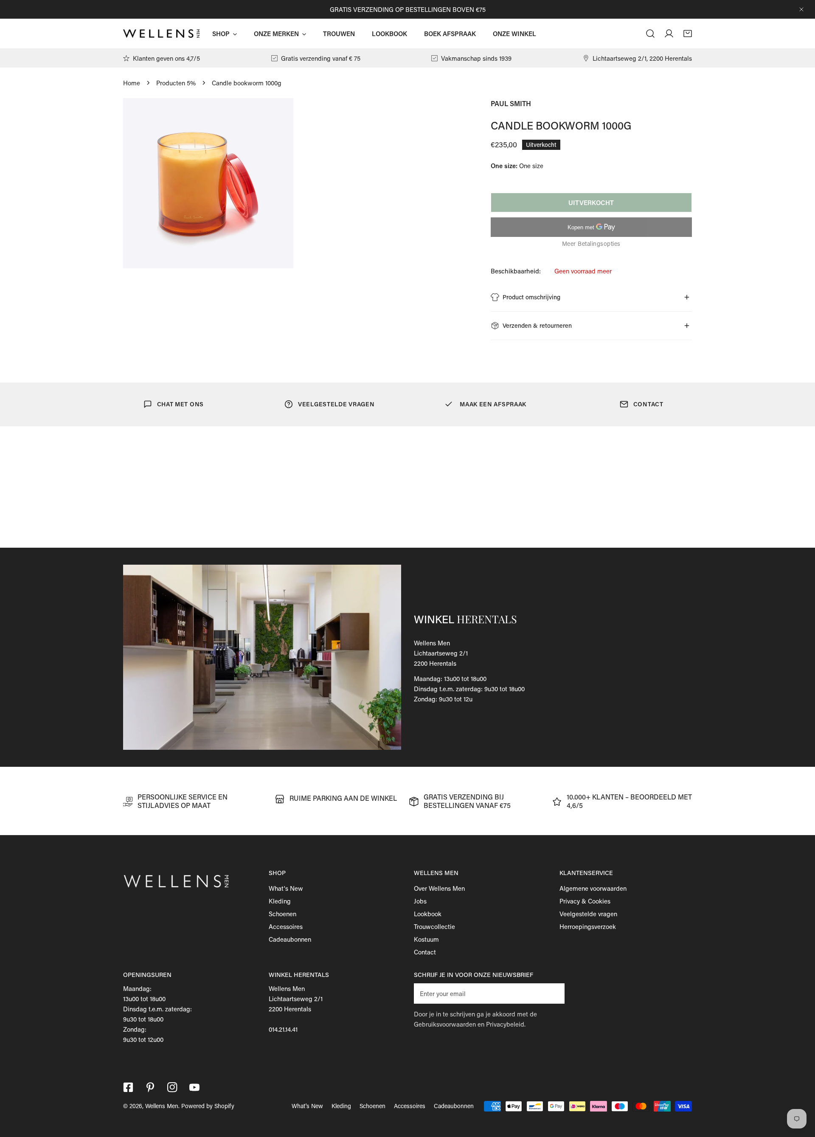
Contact (425, 952)
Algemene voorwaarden (593, 888)
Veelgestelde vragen (588, 913)
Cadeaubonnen (290, 939)
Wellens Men (161, 1106)
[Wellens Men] (161, 33)
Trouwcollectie (434, 926)
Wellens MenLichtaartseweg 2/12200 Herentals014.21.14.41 (296, 1008)
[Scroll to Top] (799, 1092)
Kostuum (426, 939)
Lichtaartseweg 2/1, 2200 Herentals (642, 58)
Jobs (420, 901)
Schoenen (282, 913)
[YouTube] (194, 1087)
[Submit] (553, 993)
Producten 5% (176, 83)
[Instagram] (172, 1087)
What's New (286, 888)
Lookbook (427, 913)
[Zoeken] (650, 33)
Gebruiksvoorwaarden (445, 1024)
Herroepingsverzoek (587, 926)
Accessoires (286, 926)
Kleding (280, 901)
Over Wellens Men (439, 888)
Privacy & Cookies (584, 901)
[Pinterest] (150, 1087)
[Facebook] (128, 1087)
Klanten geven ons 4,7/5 (166, 58)
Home (131, 83)
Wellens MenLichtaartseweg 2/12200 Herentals (441, 653)
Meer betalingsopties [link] (591, 243)
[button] (687, 33)
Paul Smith (511, 103)
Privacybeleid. (506, 1024)
